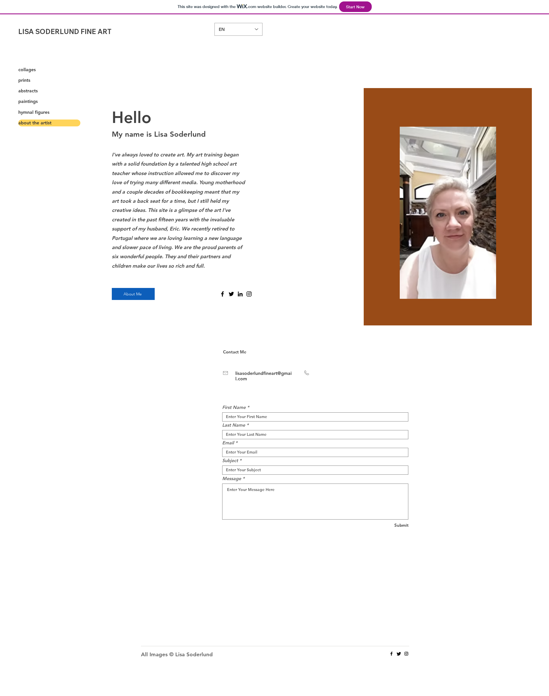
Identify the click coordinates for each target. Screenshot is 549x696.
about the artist (34, 123)
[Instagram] (249, 294)
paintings (28, 101)
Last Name (233, 425)
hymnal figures (33, 112)
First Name (234, 407)
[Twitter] (231, 294)
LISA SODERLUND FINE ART (65, 31)
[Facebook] (222, 294)
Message (231, 478)
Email (228, 443)
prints (24, 80)
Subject (230, 460)
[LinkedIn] (240, 294)
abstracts (28, 91)
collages (27, 69)
